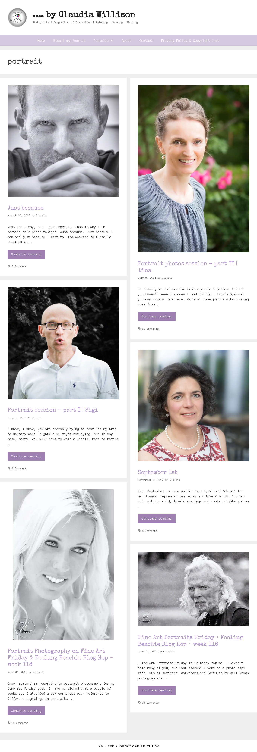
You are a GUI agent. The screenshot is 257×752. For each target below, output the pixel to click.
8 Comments (19, 468)
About (126, 40)
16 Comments (150, 702)
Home (41, 40)
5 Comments (149, 530)
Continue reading (26, 254)
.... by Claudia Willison (84, 15)
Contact (146, 40)
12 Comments (150, 328)
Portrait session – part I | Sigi (53, 410)
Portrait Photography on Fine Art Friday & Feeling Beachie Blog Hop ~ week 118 (60, 658)
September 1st (157, 473)
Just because (25, 208)
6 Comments (19, 266)
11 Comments (20, 722)
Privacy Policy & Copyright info (190, 40)
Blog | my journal (69, 40)
